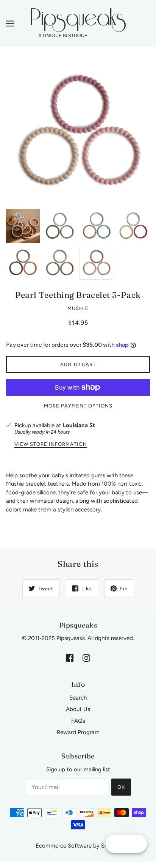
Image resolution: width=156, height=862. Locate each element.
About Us (78, 709)
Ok (121, 787)
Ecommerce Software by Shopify (78, 845)
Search (78, 697)
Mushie (78, 308)
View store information (50, 444)
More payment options (78, 406)
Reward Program (78, 732)
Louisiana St (79, 425)
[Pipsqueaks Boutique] (78, 22)
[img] (69, 658)
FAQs (78, 720)
